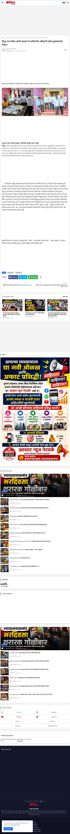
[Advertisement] (35, 20)
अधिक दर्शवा (65, 296)
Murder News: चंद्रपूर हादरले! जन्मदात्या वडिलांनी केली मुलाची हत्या (25, 677)
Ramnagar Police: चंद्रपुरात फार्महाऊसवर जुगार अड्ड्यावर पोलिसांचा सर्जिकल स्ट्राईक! (29, 686)
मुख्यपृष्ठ (3, 38)
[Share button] (40, 277)
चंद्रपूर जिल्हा (10, 272)
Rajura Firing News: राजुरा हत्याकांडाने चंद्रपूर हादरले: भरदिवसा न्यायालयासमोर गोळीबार (29, 499)
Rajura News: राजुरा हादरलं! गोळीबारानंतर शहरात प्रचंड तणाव (23, 516)
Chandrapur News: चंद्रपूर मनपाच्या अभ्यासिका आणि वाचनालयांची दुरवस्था (11, 314)
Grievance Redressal (35, 829)
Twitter (24, 277)
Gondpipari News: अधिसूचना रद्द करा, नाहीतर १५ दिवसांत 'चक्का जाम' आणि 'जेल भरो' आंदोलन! (31, 694)
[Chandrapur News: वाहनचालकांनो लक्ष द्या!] (4, 560)
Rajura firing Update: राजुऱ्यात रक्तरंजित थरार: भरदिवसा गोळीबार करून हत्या (27, 533)
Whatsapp (34, 277)
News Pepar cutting (35, 831)
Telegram (17, 726)
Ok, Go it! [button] (8, 828)
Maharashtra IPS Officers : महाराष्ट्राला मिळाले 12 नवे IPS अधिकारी (26, 549)
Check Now (14, 825)
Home (35, 822)
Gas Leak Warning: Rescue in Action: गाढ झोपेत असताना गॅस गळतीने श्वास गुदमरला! (30, 541)
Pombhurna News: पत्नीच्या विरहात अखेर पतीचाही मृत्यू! (34, 313)
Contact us (35, 824)
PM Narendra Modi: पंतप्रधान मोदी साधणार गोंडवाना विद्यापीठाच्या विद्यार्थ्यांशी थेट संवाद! (29, 508)
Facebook (14, 277)
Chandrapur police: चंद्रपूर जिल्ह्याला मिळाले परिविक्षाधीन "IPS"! (25, 566)
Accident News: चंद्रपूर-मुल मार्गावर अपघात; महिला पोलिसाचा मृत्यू (25, 652)
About (35, 826)
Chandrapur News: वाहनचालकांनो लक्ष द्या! (20, 558)
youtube (18, 716)
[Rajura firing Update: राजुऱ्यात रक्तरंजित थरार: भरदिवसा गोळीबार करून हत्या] (4, 535)
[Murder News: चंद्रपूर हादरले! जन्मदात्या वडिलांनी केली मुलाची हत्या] (4, 680)
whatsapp (19, 712)
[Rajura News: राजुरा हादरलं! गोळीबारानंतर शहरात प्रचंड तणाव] (4, 518)
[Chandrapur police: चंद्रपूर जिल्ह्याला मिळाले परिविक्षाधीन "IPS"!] (4, 568)
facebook (54, 716)
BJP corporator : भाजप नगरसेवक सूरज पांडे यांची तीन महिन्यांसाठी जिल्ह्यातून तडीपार (28, 524)
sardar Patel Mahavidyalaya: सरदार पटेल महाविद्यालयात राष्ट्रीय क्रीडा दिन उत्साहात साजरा (57, 314)
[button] (64, 3)
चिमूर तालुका (9, 38)
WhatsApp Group (52, 726)
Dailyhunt (52, 721)
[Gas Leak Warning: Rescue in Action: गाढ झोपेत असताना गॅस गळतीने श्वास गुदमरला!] (4, 543)
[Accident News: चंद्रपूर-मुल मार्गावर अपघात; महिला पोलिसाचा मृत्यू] (4, 655)
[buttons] (26, 801)
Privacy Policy (35, 827)
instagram (54, 712)
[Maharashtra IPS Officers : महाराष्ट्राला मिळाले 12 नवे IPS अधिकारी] (4, 551)
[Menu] (2, 2)
